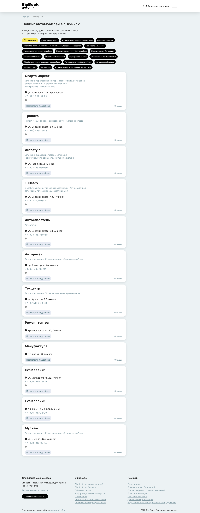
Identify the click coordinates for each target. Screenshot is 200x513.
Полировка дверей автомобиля (78, 62)
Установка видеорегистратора (40, 155)
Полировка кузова (74, 121)
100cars (31, 183)
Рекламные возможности (35, 490)
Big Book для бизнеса (85, 487)
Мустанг (32, 428)
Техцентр (32, 288)
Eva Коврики (35, 370)
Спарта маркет (37, 76)
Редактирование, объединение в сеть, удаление (152, 502)
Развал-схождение (34, 259)
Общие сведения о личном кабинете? (146, 490)
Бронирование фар (105, 40)
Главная (25, 17)
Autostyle (32, 150)
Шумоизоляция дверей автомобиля (71, 51)
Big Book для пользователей (89, 484)
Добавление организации (140, 499)
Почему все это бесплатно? (141, 487)
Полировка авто (47, 86)
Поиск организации (137, 493)
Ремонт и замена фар (35, 121)
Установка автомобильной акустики (77, 40)
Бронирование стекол (95, 46)
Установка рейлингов (105, 62)
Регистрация (134, 484)
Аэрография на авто (78, 56)
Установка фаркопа (49, 40)
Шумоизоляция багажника (102, 51)
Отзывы (118, 106)
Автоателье (46, 67)
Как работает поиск (137, 496)
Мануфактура (36, 346)
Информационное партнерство (90, 493)
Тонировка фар (29, 67)
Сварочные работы (73, 259)
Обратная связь (83, 490)
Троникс (32, 116)
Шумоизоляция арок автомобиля (37, 51)
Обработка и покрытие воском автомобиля (41, 62)
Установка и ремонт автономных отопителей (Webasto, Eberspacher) (52, 46)
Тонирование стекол (32, 56)
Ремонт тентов (37, 322)
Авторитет (33, 254)
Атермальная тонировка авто (103, 56)
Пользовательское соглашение (90, 499)
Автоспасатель (37, 220)
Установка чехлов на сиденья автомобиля (73, 67)
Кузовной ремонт (53, 259)
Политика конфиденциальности (90, 502)
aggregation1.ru (58, 510)
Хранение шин (73, 293)
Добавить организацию (157, 6)
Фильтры (32, 40)
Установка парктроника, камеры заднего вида (48, 80)
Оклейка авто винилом (55, 56)
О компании (81, 496)
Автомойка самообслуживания (52, 191)
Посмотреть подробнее (38, 106)
